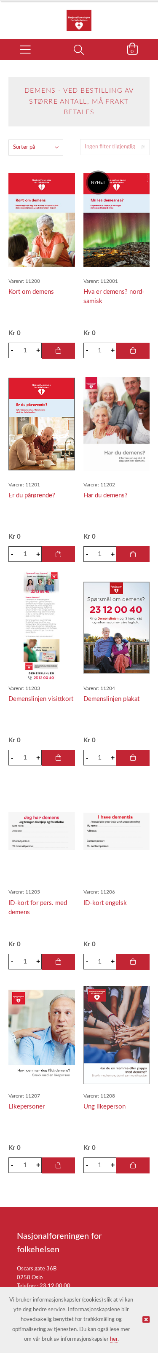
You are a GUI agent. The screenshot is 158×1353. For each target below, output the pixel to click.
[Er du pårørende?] (41, 424)
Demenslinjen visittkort (40, 699)
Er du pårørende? (31, 495)
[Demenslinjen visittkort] (42, 628)
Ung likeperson (104, 1106)
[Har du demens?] (116, 424)
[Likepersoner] (41, 1035)
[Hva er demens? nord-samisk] (116, 220)
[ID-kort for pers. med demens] (41, 831)
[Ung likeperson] (116, 1035)
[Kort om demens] (41, 220)
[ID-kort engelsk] (116, 831)
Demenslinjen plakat (111, 699)
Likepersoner (26, 1106)
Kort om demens (31, 292)
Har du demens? (105, 495)
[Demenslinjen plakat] (116, 628)
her (114, 1339)
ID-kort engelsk (105, 903)
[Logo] (79, 16)
